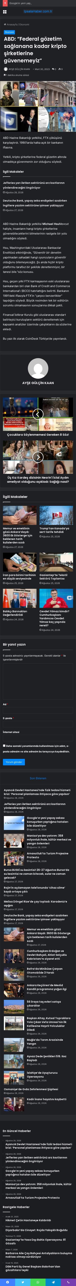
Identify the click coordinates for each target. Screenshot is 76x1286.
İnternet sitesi (11, 732)
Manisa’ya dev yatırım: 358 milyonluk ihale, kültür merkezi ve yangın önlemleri (49, 839)
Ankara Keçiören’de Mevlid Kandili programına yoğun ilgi (47, 987)
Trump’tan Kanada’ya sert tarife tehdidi (54, 530)
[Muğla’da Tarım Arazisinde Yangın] (14, 1045)
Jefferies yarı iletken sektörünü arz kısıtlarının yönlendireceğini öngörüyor (34, 806)
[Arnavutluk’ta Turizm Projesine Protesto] (14, 858)
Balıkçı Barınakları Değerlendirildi (15, 613)
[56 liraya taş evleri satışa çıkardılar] (14, 1007)
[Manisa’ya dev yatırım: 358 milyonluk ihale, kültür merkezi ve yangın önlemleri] (14, 841)
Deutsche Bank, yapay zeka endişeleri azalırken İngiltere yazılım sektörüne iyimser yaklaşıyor (36, 917)
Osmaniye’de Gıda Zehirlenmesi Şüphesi (31, 1089)
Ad (5, 704)
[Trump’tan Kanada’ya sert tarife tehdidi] (56, 515)
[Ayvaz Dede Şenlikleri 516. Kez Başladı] (14, 1061)
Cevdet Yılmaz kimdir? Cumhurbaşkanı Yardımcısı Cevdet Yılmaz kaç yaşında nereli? (54, 618)
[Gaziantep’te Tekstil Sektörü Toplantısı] (56, 562)
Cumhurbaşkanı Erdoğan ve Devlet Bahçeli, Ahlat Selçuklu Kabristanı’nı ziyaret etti (47, 955)
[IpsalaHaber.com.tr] (38, 11)
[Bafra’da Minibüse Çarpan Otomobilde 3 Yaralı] (14, 974)
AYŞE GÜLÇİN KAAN (19, 69)
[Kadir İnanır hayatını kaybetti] (14, 1104)
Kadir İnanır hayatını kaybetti (46, 1099)
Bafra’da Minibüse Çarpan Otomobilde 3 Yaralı (45, 970)
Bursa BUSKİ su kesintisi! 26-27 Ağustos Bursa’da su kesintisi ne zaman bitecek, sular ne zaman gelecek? (36, 874)
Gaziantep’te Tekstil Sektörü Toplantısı (53, 576)
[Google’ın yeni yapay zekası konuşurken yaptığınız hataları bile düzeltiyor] (14, 823)
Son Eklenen (38, 778)
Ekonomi (24, 24)
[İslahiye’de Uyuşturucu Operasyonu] (14, 1078)
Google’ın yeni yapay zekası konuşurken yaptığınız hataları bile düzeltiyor (47, 822)
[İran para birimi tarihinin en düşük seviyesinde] (20, 562)
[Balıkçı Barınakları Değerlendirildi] (20, 598)
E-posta (8, 718)
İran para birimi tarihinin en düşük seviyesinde (19, 576)
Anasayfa (11, 24)
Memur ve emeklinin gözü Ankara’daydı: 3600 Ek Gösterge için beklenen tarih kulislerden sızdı (17, 535)
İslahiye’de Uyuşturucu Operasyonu (42, 1075)
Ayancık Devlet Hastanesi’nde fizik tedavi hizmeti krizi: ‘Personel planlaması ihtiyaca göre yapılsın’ (37, 792)
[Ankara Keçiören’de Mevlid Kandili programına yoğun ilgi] (14, 990)
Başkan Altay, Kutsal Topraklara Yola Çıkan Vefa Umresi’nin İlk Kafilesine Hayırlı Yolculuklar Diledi (48, 1024)
